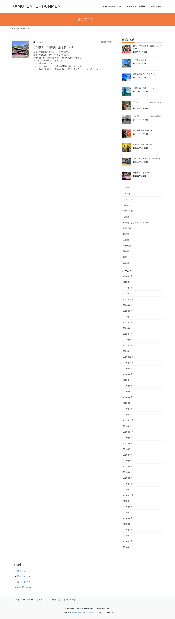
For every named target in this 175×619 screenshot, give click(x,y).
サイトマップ (42, 599)
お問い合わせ (69, 599)
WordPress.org (24, 587)
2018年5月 (127, 524)
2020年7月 (127, 380)
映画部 (126, 234)
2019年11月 (128, 426)
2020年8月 (127, 374)
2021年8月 (127, 328)
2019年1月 (127, 484)
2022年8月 (127, 305)
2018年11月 (128, 495)
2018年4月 (127, 530)
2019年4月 (127, 466)
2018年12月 (128, 489)
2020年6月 (127, 386)
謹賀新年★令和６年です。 (144, 74)
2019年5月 (127, 461)
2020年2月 (127, 409)
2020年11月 (128, 357)
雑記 (125, 257)
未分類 (126, 240)
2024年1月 (127, 276)
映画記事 (127, 228)
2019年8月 (127, 443)
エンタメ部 (128, 199)
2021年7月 (127, 334)
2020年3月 (127, 403)
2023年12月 (128, 282)
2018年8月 (127, 507)
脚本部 (126, 251)
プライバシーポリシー (23, 599)
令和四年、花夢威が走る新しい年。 (55, 47)
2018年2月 (127, 541)
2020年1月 (127, 414)
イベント (127, 194)
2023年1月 (127, 288)
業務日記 (106, 42)
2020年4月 (127, 397)
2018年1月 (127, 547)
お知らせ (127, 205)
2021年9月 (127, 322)
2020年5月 (127, 391)
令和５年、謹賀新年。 (142, 173)
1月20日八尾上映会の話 (143, 144)
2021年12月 (128, 317)
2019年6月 (127, 455)
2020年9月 (127, 368)
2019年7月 (127, 449)
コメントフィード (26, 582)
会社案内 (56, 599)
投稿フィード (23, 576)
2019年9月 (127, 438)
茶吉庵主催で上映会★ (142, 130)
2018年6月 (127, 518)
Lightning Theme (87, 612)
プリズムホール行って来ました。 (147, 158)
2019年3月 (127, 472)
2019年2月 (127, 478)
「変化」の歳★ (139, 60)
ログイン (21, 571)
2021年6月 (127, 340)
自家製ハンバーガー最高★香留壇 (147, 116)
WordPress (75, 612)
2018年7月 (127, 512)
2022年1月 (127, 311)
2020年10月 (128, 363)
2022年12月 (128, 293)
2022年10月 (128, 299)
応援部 (126, 217)
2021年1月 (127, 351)
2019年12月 (128, 420)
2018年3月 (127, 535)
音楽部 (126, 263)
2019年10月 (128, 432)
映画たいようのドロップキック (136, 222)
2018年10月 (128, 501)
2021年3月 (127, 345)
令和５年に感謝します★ (143, 88)
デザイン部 (128, 211)
